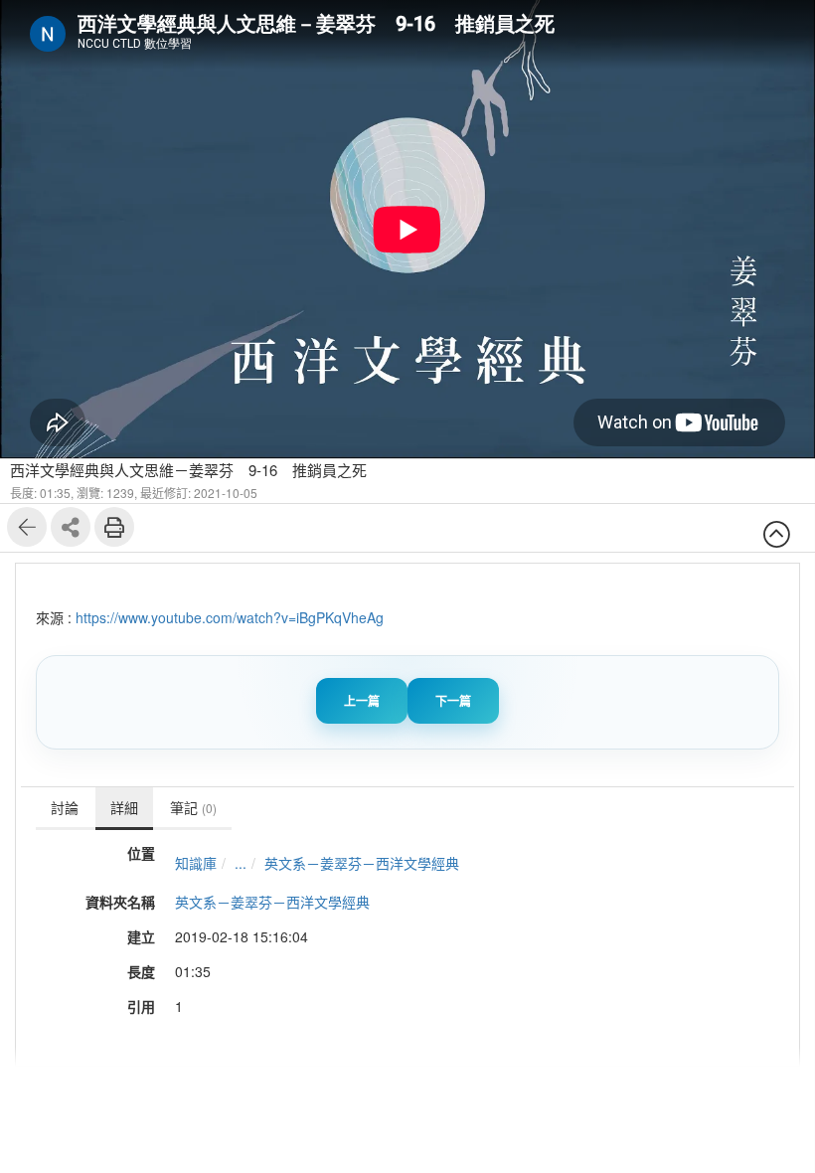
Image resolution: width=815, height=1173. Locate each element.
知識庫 (196, 863)
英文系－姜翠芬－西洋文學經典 (361, 863)
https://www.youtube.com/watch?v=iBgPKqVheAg (230, 617)
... (240, 863)
